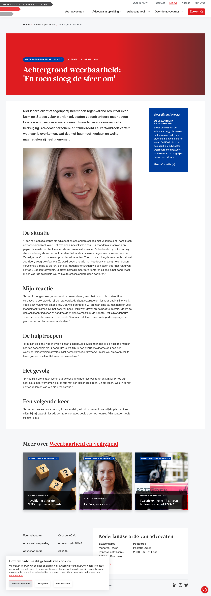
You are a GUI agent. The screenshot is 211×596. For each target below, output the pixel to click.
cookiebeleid (16, 575)
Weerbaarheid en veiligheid (84, 443)
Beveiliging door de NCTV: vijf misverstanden (45, 502)
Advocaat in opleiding (105, 12)
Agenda (186, 2)
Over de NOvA (142, 3)
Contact (160, 2)
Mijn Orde (200, 2)
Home (26, 24)
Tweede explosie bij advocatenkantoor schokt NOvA (159, 502)
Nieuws (173, 2)
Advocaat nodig (138, 12)
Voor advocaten (76, 12)
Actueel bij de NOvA (44, 24)
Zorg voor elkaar (99, 504)
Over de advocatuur (167, 12)
